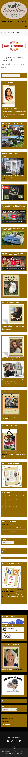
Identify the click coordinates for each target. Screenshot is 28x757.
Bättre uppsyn (6, 417)
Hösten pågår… (5, 524)
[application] (14, 216)
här (6, 246)
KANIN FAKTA (4, 54)
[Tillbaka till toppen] (14, 748)
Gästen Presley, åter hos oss (9, 527)
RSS (8, 595)
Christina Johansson (17, 669)
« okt (3, 515)
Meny (25, 26)
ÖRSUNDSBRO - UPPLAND (14, 21)
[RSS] (20, 741)
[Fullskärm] (24, 221)
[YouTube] (16, 741)
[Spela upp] (4, 221)
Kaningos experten (6, 531)
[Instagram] (12, 741)
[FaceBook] (8, 741)
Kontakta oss (5, 721)
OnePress (11, 753)
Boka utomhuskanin (7, 718)
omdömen (4, 454)
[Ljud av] (21, 221)
